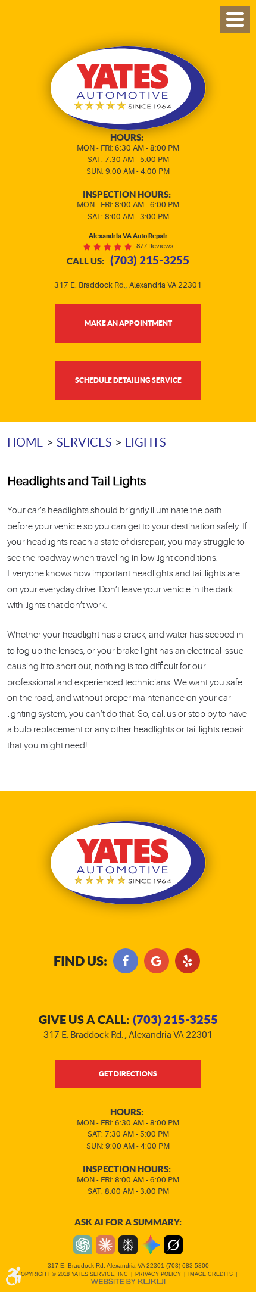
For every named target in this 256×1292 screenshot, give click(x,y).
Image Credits (210, 1274)
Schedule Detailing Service (128, 380)
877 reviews (154, 246)
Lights (145, 442)
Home (25, 442)
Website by (128, 1281)
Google (156, 960)
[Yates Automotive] (128, 88)
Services (84, 442)
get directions (128, 1073)
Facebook (125, 960)
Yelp (187, 960)
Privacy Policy (158, 1274)
